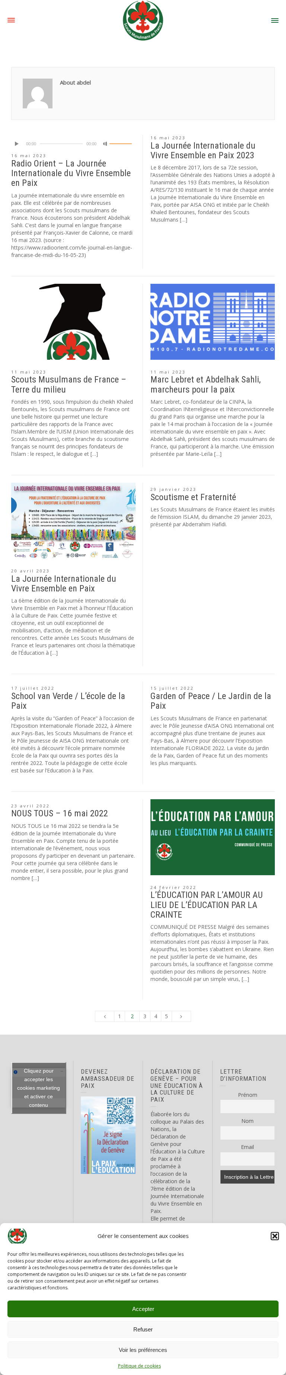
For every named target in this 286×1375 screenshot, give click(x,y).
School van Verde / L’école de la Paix (68, 701)
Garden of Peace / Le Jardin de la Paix (210, 701)
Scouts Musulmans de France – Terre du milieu (68, 384)
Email (247, 1146)
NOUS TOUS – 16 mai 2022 (59, 813)
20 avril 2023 (30, 571)
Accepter (143, 1309)
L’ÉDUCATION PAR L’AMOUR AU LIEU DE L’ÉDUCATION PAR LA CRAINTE (206, 905)
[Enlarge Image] (73, 322)
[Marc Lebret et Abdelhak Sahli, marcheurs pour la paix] (212, 322)
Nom (247, 1120)
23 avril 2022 (30, 806)
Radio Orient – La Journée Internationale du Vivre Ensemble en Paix (71, 173)
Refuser (143, 1329)
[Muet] (105, 144)
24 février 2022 (173, 887)
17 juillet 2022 (33, 688)
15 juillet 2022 (172, 688)
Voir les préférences (143, 1350)
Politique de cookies (139, 1366)
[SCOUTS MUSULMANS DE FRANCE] (143, 19)
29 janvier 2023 (173, 489)
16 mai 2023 (29, 155)
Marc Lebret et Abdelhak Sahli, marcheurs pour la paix (205, 384)
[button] (275, 1236)
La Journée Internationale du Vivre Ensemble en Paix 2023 (202, 150)
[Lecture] (17, 144)
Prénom (247, 1094)
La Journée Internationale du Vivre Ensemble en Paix (63, 584)
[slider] (120, 143)
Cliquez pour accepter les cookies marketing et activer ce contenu (38, 1088)
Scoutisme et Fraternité (193, 497)
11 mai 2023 (29, 372)
